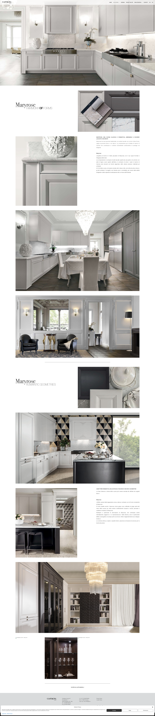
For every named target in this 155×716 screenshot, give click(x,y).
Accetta (114, 710)
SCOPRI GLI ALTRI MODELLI (77, 687)
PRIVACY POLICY (9, 713)
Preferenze (145, 710)
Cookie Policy (4, 713)
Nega (130, 710)
